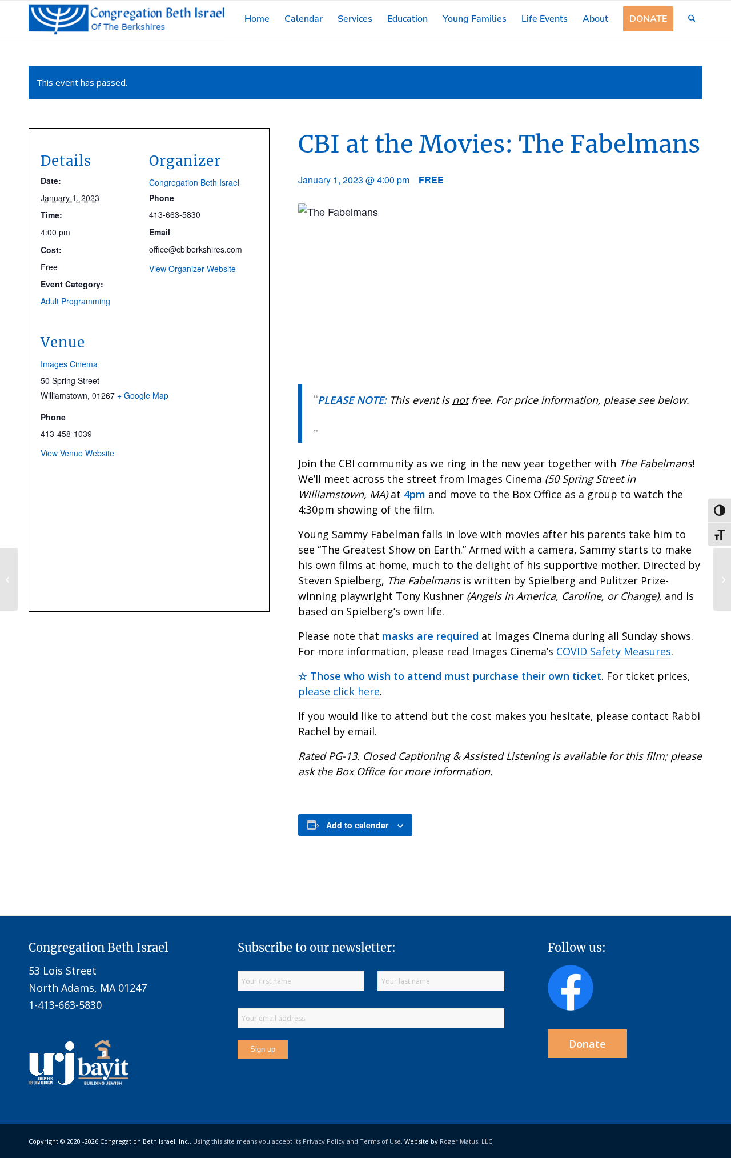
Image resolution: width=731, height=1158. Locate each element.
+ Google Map (142, 395)
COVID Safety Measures (613, 651)
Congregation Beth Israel (194, 182)
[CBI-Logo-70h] (127, 19)
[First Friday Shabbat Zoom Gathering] (722, 579)
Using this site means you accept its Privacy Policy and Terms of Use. (298, 1141)
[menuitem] (257, 19)
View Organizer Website (192, 268)
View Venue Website (77, 453)
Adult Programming (75, 301)
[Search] (692, 19)
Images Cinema (69, 364)
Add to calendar (357, 825)
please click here (339, 691)
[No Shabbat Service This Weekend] (9, 579)
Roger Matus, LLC (466, 1141)
